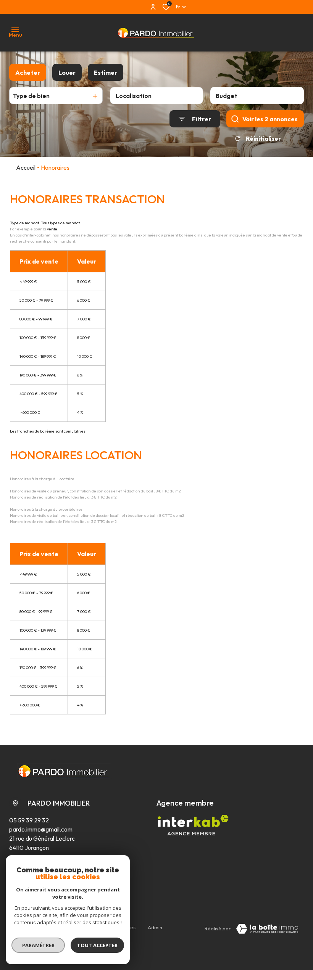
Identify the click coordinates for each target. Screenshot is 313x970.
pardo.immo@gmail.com (41, 829)
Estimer (105, 72)
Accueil (25, 167)
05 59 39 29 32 (29, 820)
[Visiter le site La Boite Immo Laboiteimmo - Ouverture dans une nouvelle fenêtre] (267, 929)
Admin (155, 927)
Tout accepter (97, 945)
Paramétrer (38, 945)
